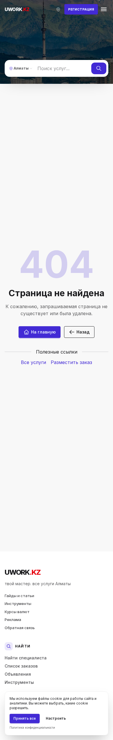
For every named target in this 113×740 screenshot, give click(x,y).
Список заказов (21, 665)
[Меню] (103, 9)
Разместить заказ (71, 362)
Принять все (24, 718)
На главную (43, 331)
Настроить (56, 718)
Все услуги (33, 362)
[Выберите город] (58, 9)
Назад (83, 331)
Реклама (13, 619)
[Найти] (98, 68)
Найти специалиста (26, 657)
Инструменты (18, 603)
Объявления (18, 674)
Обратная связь (20, 627)
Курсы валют (17, 611)
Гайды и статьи (19, 595)
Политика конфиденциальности (32, 727)
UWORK (22, 572)
